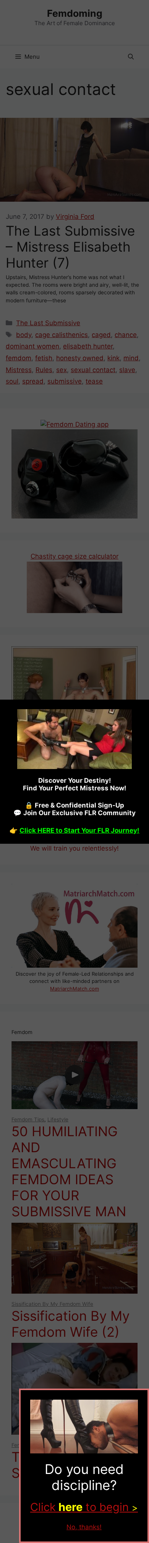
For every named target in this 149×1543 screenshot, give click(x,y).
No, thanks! (84, 1527)
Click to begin (84, 1507)
